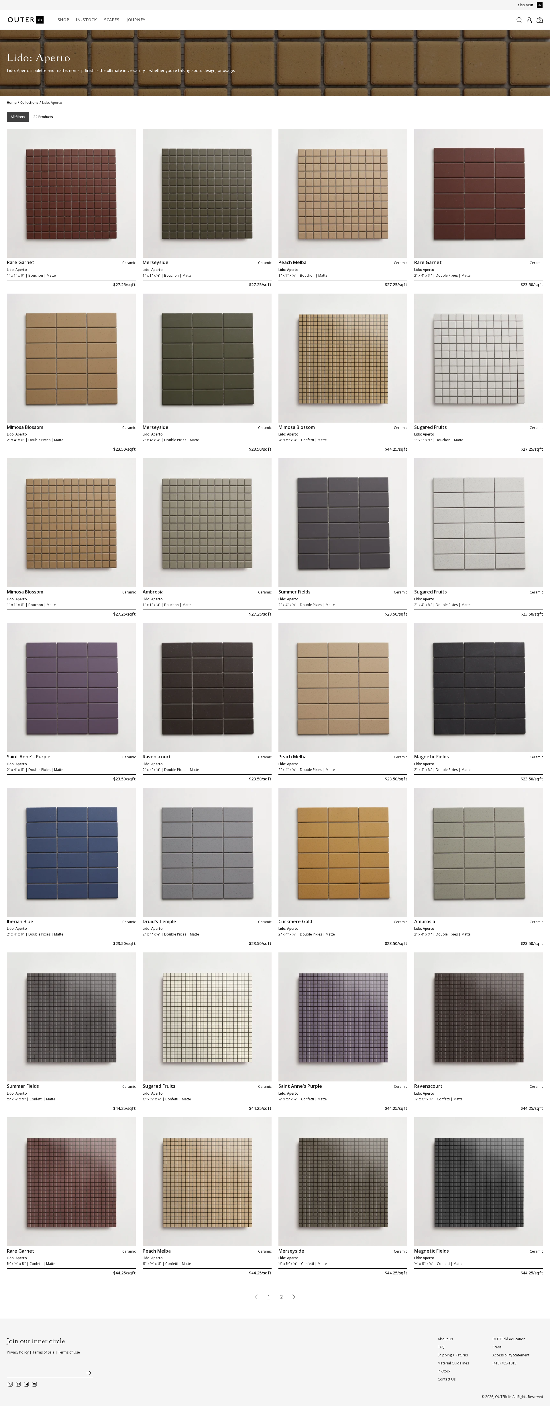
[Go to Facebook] (26, 1384)
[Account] (529, 20)
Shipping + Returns (453, 1355)
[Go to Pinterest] (18, 1384)
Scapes (111, 19)
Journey (136, 19)
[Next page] (293, 1296)
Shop (63, 19)
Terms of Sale (43, 1352)
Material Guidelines (453, 1363)
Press (496, 1347)
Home (12, 102)
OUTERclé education (508, 1339)
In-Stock (86, 19)
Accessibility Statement (510, 1355)
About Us (445, 1339)
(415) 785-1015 (504, 1363)
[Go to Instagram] (10, 1384)
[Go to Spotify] (34, 1384)
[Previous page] (256, 1296)
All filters (18, 116)
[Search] (519, 20)
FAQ (441, 1347)
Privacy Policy (18, 1352)
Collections (29, 102)
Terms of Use (69, 1352)
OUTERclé (503, 1396)
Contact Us (446, 1379)
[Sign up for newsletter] (50, 1374)
